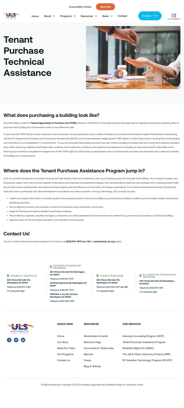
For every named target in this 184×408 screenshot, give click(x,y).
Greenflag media (134, 384)
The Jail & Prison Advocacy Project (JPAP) (146, 354)
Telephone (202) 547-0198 (19, 287)
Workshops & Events (96, 336)
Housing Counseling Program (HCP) (143, 336)
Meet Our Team (66, 348)
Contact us (63, 360)
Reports (88, 354)
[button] (49, 16)
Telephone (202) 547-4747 (61, 278)
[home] (11, 15)
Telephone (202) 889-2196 (62, 301)
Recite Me (105, 6)
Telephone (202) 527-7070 (62, 290)
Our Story (62, 342)
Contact (122, 15)
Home (35, 16)
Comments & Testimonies (99, 348)
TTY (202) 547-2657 (16, 291)
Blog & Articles (92, 366)
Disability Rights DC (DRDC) (138, 348)
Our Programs (65, 354)
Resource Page (92, 342)
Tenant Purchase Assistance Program (144, 342)
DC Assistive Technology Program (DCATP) (147, 360)
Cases (87, 360)
